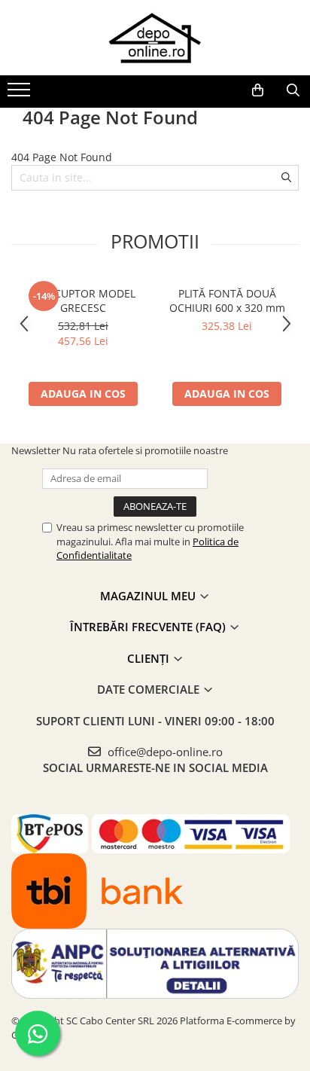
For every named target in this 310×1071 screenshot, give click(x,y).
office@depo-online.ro (164, 751)
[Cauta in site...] (293, 90)
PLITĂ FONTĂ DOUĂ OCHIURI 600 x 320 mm (227, 300)
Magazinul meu (149, 595)
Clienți (149, 658)
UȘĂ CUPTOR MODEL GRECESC (83, 300)
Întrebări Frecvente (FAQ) (149, 626)
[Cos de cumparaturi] (258, 90)
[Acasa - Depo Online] (155, 37)
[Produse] (21, 94)
